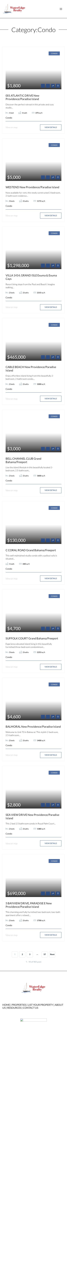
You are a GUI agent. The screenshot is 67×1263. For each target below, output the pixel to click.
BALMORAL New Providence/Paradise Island (33, 726)
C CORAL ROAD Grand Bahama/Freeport (31, 550)
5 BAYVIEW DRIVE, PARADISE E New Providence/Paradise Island (29, 905)
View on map (11, 127)
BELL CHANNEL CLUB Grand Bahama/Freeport (23, 460)
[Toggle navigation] (61, 9)
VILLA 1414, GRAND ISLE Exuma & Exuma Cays (31, 277)
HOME (6, 1004)
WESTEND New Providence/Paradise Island (32, 187)
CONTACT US (30, 1007)
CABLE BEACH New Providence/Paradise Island (31, 368)
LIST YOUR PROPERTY (40, 1004)
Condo (54, 53)
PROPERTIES (19, 1004)
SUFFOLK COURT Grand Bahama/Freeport (32, 638)
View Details (51, 127)
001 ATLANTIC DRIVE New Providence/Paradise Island (22, 97)
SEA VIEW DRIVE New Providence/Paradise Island (32, 816)
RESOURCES (14, 1007)
